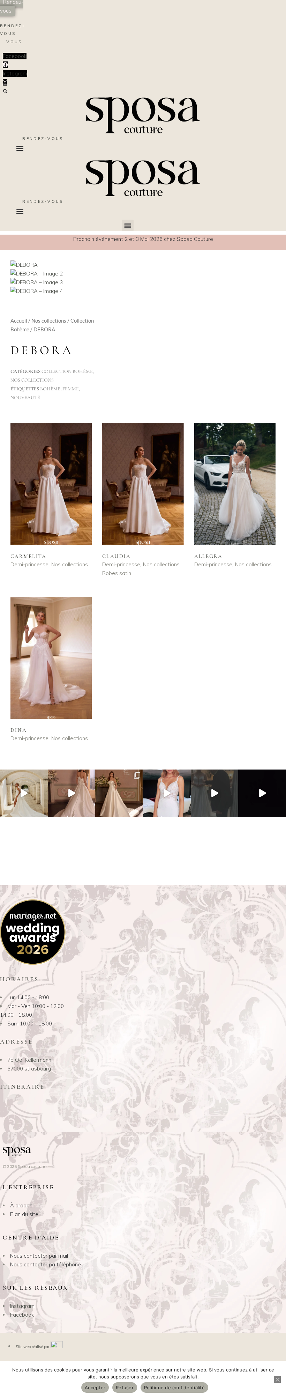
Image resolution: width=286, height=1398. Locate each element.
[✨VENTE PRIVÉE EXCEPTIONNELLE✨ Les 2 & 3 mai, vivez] (215, 793)
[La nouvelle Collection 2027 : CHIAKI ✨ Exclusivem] (119, 793)
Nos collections (48, 320)
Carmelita (28, 556)
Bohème (50, 389)
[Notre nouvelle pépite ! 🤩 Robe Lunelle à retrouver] (24, 793)
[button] (5, 92)
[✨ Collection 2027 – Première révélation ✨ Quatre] (262, 793)
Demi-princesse (29, 564)
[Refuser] (277, 1379)
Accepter (95, 1387)
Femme (70, 389)
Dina (18, 730)
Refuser (125, 1387)
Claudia (116, 556)
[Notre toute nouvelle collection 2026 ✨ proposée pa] (167, 793)
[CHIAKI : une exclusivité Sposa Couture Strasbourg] (72, 793)
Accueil (18, 320)
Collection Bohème (67, 371)
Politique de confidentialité (174, 1387)
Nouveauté (25, 397)
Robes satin (116, 573)
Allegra (208, 556)
